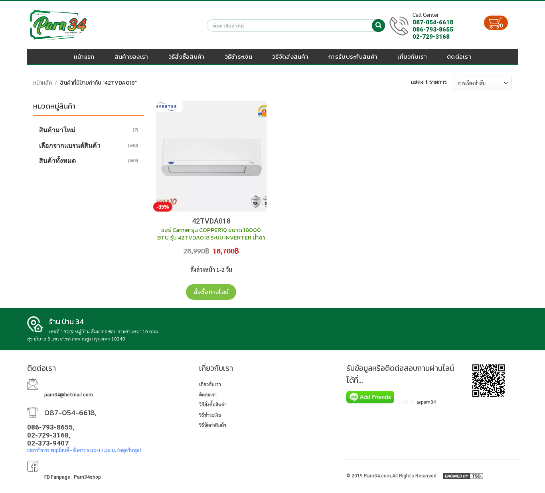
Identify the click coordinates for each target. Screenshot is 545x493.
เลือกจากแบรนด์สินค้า (70, 145)
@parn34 (426, 401)
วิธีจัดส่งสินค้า (290, 56)
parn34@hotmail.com (68, 395)
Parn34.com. (378, 476)
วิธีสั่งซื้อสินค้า (186, 56)
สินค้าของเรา (131, 56)
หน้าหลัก (42, 83)
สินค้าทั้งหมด (57, 160)
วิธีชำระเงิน (238, 56)
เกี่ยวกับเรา (412, 56)
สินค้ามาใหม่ (57, 130)
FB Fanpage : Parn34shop (72, 477)
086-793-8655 (433, 29)
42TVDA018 (211, 221)
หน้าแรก (84, 56)
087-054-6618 (433, 22)
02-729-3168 (431, 36)
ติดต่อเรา (459, 56)
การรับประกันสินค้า (352, 56)
